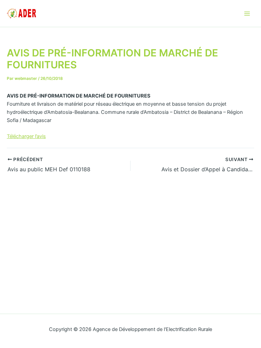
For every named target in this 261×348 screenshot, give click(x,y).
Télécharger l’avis (26, 136)
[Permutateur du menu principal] (247, 13)
